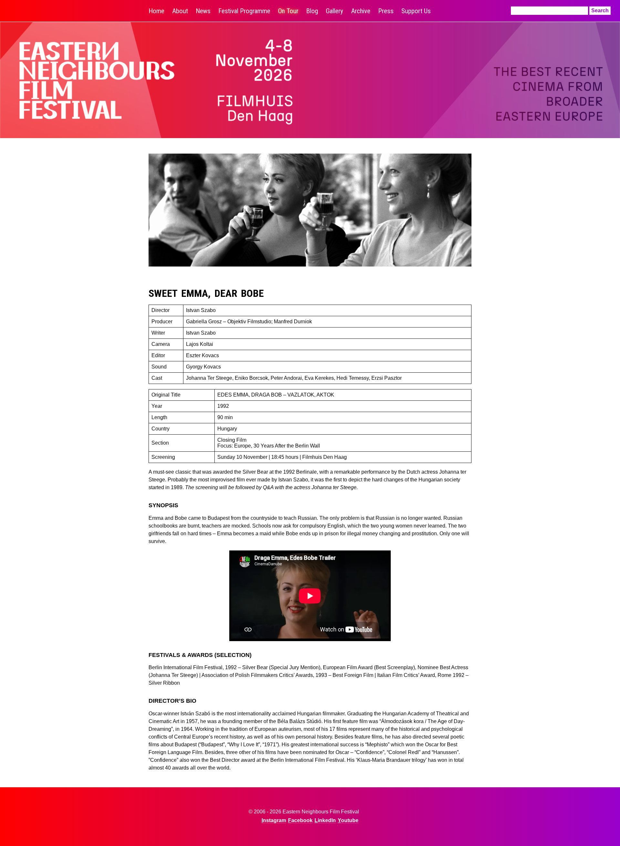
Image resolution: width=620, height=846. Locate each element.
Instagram (274, 820)
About (180, 11)
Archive (360, 11)
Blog (312, 11)
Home (156, 11)
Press (386, 11)
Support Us (416, 11)
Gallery (334, 11)
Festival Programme (244, 11)
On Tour (288, 11)
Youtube (348, 820)
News (203, 11)
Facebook (300, 820)
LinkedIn (325, 820)
